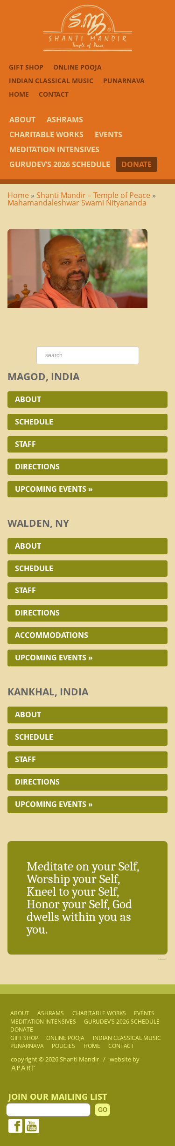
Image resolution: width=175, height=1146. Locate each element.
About (22, 119)
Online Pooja (77, 67)
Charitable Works (46, 134)
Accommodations (51, 635)
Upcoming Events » (54, 489)
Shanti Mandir (79, 1059)
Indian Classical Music (51, 80)
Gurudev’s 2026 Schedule (59, 164)
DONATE (136, 164)
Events (108, 134)
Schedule (34, 422)
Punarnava (124, 80)
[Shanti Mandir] (87, 48)
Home (19, 94)
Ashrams (65, 119)
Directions (37, 466)
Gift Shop (26, 67)
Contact (54, 94)
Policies (63, 1046)
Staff (25, 444)
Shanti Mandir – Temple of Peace (93, 195)
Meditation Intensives (54, 149)
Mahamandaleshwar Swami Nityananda (77, 203)
